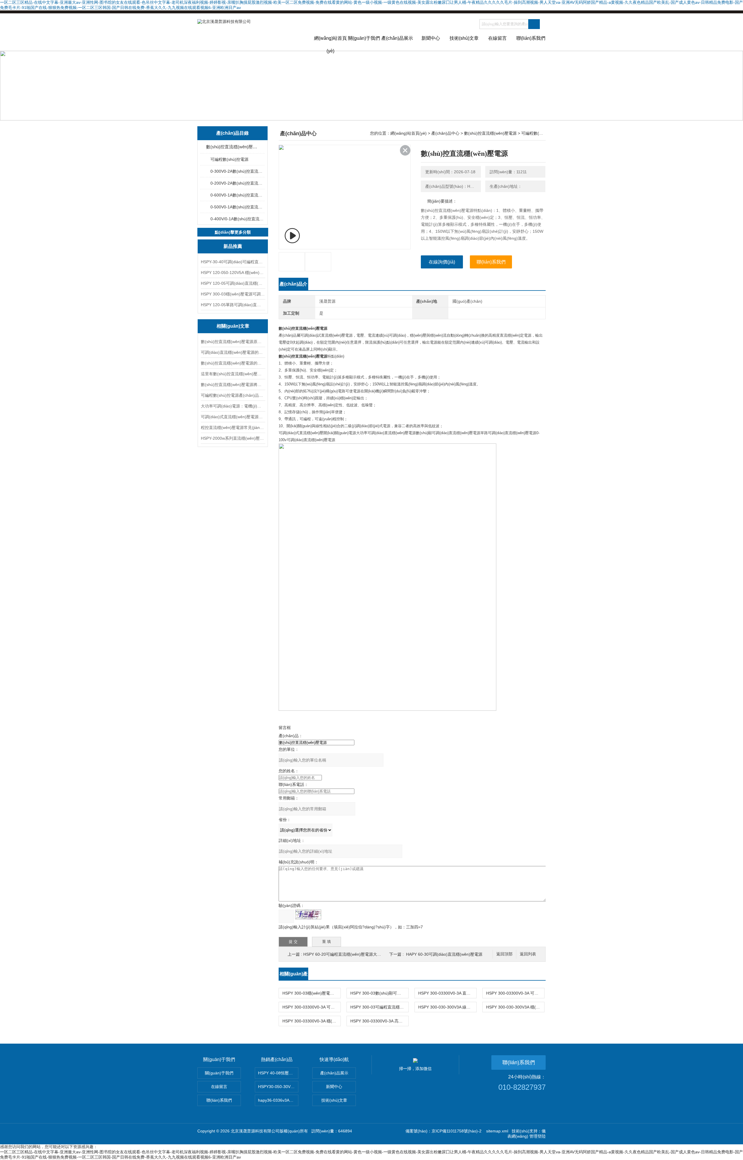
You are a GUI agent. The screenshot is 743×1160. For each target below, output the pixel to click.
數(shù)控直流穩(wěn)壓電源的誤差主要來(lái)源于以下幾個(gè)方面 (233, 363)
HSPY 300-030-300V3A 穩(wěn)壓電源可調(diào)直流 (515, 1007)
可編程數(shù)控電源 (229, 159)
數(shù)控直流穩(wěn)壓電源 (233, 146)
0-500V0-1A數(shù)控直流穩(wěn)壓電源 (237, 207)
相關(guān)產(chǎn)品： (293, 975)
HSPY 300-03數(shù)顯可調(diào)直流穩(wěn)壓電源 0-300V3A (379, 993)
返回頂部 (504, 954)
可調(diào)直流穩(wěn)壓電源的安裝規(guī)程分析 (233, 352)
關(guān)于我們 (364, 38)
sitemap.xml (497, 1131)
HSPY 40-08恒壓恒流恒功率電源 (278, 1073)
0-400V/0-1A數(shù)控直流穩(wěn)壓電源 (237, 219)
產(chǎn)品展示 (397, 38)
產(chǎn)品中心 (445, 133)
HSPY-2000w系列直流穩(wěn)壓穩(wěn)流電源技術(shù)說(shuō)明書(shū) (233, 438)
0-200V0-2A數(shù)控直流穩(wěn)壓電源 (237, 183)
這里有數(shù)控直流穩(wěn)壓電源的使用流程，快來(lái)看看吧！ (233, 373)
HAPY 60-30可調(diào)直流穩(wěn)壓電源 (444, 954)
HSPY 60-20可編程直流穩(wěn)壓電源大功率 (344, 954)
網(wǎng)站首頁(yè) (330, 43)
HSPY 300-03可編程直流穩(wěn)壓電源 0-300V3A (379, 1007)
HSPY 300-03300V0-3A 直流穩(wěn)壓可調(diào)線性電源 (447, 993)
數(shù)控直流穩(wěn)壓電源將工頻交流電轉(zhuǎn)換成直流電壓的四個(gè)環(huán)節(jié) (233, 384)
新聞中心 (430, 38)
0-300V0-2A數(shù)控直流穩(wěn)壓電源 (237, 171)
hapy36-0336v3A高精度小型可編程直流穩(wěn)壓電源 (278, 1100)
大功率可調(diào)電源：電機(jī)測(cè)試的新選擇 (233, 406)
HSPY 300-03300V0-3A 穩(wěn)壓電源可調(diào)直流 (311, 1021)
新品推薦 (232, 246)
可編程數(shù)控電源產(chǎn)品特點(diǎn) (233, 395)
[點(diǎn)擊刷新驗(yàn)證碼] (308, 914)
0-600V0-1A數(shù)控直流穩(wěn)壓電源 (237, 195)
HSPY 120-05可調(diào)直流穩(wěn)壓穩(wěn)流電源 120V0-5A (233, 283)
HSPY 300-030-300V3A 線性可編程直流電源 (447, 1007)
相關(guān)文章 (233, 326)
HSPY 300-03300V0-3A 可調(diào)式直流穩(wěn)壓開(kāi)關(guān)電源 (311, 1007)
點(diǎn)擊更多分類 (233, 232)
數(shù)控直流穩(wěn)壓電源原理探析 (233, 341)
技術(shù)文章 (464, 38)
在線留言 (497, 38)
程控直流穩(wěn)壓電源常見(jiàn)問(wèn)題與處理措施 (233, 427)
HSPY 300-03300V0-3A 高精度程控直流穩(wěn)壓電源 (379, 1021)
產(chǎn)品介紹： (293, 286)
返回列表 (528, 954)
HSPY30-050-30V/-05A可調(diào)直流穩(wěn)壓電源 (278, 1086)
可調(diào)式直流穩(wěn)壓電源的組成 (233, 416)
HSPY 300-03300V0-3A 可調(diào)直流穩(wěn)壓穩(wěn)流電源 (515, 993)
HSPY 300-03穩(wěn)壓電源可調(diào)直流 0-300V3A (233, 294)
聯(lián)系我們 (530, 38)
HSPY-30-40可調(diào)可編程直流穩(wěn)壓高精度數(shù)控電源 (233, 261)
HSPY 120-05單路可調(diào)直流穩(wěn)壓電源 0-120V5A (233, 304)
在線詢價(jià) (442, 261)
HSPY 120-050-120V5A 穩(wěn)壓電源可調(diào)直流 (233, 272)
